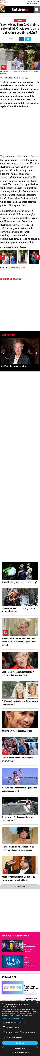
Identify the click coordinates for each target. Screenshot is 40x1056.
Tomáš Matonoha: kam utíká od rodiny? (13, 366)
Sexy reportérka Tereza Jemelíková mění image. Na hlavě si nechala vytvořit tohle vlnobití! (19, 642)
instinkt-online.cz (30, 993)
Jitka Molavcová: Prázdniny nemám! (17, 731)
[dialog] (20, 1028)
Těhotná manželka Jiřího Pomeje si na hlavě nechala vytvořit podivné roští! (18, 848)
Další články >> (20, 887)
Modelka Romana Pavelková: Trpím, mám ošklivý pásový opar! (19, 789)
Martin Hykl (20, 267)
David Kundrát (10, 267)
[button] (20, 1019)
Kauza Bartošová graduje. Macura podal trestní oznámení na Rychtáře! (18, 878)
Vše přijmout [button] (20, 1043)
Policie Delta (29, 945)
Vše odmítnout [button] (19, 1048)
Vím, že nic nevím (28, 960)
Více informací (28, 1016)
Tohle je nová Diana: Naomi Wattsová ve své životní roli (18, 759)
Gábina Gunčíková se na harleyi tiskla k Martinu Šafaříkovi (18, 610)
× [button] (37, 1003)
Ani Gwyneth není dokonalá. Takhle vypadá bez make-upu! (20, 703)
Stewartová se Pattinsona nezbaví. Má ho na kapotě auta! (19, 819)
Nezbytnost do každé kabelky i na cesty (31, 988)
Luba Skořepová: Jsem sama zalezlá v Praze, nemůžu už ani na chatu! (18, 673)
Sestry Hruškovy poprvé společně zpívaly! (19, 582)
